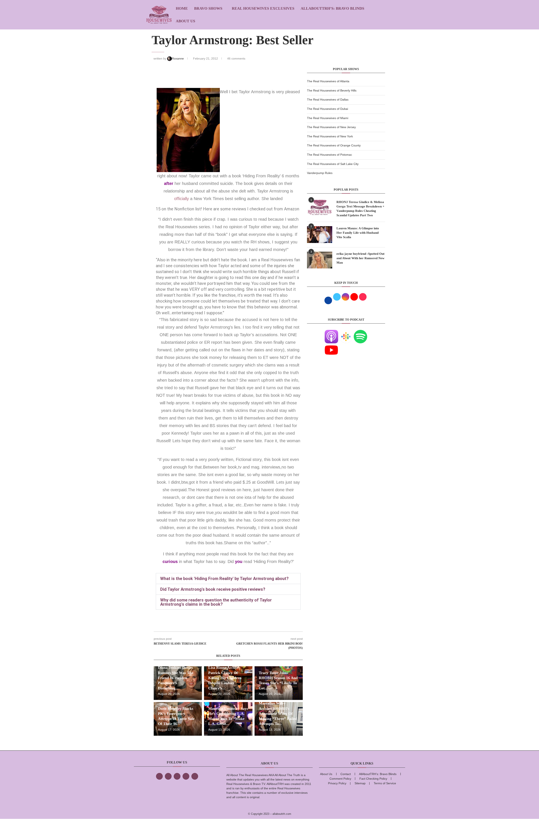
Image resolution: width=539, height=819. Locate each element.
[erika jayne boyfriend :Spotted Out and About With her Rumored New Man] (319, 260)
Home (182, 8)
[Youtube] (331, 346)
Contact (345, 774)
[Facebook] (159, 776)
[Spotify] (360, 332)
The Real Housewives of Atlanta (328, 81)
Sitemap (360, 783)
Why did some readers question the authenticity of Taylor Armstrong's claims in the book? (216, 602)
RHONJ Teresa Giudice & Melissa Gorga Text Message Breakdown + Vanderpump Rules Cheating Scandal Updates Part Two (360, 208)
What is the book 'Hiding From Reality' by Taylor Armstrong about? (224, 578)
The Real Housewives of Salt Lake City (333, 164)
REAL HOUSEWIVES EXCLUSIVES (263, 8)
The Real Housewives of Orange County (334, 145)
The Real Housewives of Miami (327, 118)
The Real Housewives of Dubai (327, 108)
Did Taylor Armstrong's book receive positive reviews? (212, 589)
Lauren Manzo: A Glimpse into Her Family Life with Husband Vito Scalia (357, 233)
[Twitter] (168, 776)
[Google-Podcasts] (346, 332)
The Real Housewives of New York (330, 136)
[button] (228, 578)
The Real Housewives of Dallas (327, 99)
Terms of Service (385, 783)
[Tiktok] (186, 776)
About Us (185, 21)
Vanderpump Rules (319, 173)
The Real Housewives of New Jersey (331, 127)
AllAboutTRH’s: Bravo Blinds (332, 8)
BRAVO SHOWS (208, 8)
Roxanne (178, 58)
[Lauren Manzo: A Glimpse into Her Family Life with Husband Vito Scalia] (319, 234)
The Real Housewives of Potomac (329, 154)
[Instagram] (177, 776)
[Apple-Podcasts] (331, 332)
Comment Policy (340, 778)
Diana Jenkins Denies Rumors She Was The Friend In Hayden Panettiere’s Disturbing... (175, 677)
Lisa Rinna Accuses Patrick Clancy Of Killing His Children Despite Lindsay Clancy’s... (224, 677)
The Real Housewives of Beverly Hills (331, 90)
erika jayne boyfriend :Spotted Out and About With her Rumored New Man (360, 258)
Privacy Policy (337, 783)
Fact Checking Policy (373, 778)
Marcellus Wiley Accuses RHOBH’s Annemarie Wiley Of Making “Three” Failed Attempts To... (278, 713)
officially (182, 198)
